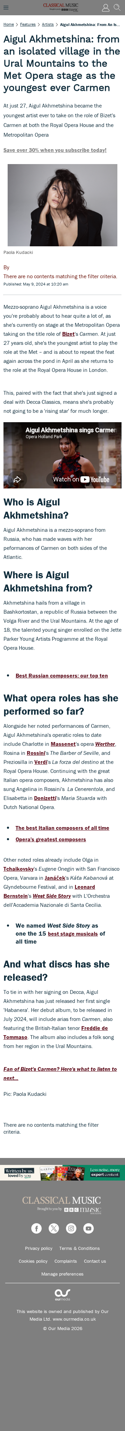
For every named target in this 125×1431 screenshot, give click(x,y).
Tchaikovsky (18, 868)
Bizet (68, 333)
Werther (105, 743)
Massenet (63, 743)
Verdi (40, 761)
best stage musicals (73, 933)
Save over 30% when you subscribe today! (55, 149)
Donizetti (45, 797)
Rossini (36, 752)
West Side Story (52, 895)
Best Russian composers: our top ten (62, 675)
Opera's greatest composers (51, 839)
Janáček (55, 877)
